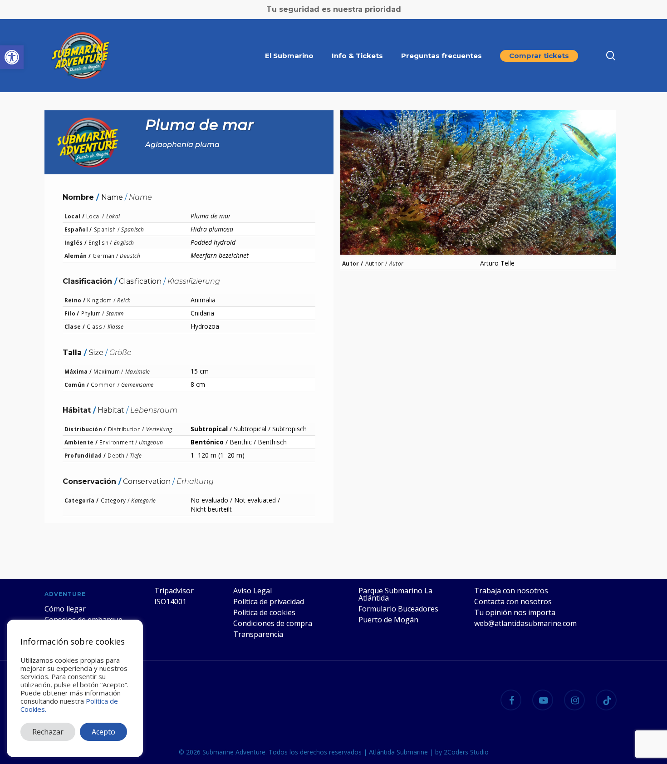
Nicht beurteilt (211, 509)
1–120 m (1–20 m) (218, 455)
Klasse (115, 326)
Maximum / (108, 371)
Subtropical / (252, 428)
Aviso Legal (252, 590)
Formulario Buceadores (398, 608)
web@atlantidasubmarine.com (525, 623)
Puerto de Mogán (388, 619)
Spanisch (132, 229)
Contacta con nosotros (513, 601)
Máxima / (78, 371)
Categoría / (81, 500)
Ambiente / (81, 442)
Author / (376, 263)
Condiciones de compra (272, 623)
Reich (124, 300)
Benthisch (272, 442)
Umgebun (151, 442)
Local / (74, 216)
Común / (76, 384)
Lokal (113, 216)
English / (100, 242)
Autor (396, 263)
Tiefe (136, 455)
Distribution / (126, 429)
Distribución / (85, 429)
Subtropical (209, 428)
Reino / (75, 300)
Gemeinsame (137, 384)
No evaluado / (211, 500)
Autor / (352, 263)
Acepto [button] (103, 732)
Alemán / (77, 255)
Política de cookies (264, 612)
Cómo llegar (65, 608)
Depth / (118, 455)
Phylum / (92, 313)
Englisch (124, 242)
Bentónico (207, 442)
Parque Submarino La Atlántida (395, 594)
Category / (115, 500)
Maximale (137, 371)
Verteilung (159, 429)
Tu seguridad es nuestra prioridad (333, 9)
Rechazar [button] (48, 732)
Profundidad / (85, 455)
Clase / (74, 326)
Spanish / (106, 229)
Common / (105, 384)
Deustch (130, 255)
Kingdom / (101, 300)
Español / (78, 229)
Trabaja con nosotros (511, 590)
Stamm (115, 313)
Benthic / (243, 442)
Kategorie (143, 500)
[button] (12, 57)
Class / (96, 326)
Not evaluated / (257, 500)
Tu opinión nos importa (514, 612)
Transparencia (258, 634)
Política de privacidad (268, 601)
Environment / (118, 442)
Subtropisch (289, 428)
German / (105, 255)
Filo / (71, 313)
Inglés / (75, 242)
